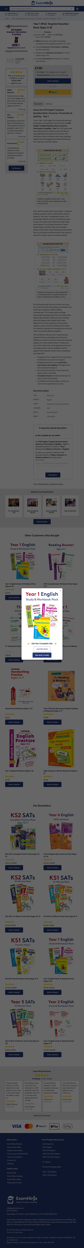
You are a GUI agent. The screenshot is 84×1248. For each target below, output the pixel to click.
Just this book (42, 649)
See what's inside (42, 655)
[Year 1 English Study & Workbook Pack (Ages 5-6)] (42, 615)
